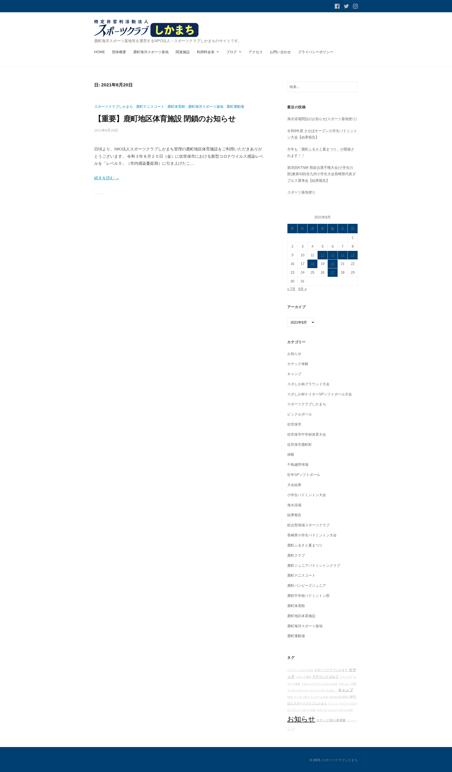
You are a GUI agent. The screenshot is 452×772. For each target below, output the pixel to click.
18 (312, 264)
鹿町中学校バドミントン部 (308, 596)
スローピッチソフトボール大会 (335, 709)
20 (333, 264)
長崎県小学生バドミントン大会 (312, 535)
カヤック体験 (297, 364)
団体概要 (119, 52)
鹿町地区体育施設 (301, 616)
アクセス (256, 52)
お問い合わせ (280, 52)
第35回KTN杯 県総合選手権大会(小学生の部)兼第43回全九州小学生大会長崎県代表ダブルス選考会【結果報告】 (321, 173)
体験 (290, 454)
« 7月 (291, 289)
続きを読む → (106, 178)
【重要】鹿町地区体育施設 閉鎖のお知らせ (165, 118)
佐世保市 (294, 424)
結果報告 (294, 515)
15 (353, 255)
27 (333, 272)
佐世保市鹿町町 (299, 444)
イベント (333, 703)
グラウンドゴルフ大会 (300, 670)
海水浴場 (294, 505)
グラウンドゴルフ (325, 677)
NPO (290, 697)
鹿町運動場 (235, 107)
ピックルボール (299, 414)
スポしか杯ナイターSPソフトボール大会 (319, 394)
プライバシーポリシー (315, 52)
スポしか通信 (303, 677)
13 (333, 255)
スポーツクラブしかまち (113, 107)
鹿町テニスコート (150, 107)
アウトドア (345, 677)
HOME (99, 52)
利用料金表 (205, 52)
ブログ (231, 52)
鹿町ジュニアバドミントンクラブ (313, 565)
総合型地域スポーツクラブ (308, 525)
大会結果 (294, 485)
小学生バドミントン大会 (306, 495)
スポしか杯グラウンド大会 (308, 384)
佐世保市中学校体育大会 (306, 434)
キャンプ (294, 374)
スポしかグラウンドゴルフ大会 (319, 683)
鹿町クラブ (296, 555)
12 (322, 255)
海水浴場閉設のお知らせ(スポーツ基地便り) (322, 119)
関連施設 (183, 52)
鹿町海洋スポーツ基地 (151, 52)
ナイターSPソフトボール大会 (311, 697)
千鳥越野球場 (297, 464)
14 (342, 255)
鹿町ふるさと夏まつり (305, 545)
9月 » (302, 289)
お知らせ (294, 354)
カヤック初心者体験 (331, 720)
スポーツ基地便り (301, 192)
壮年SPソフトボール (303, 475)
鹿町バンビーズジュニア (306, 585)
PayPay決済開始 (338, 697)
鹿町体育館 (176, 107)
